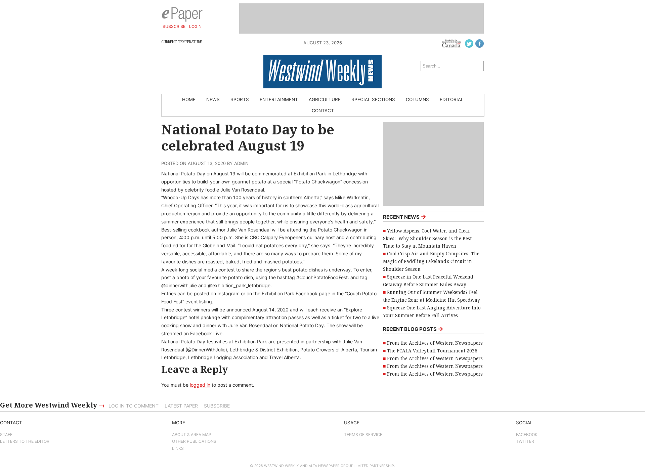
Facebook (527, 434)
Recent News (404, 216)
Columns (417, 99)
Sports (239, 99)
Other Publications (194, 441)
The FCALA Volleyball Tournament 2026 (432, 350)
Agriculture (325, 99)
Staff (6, 434)
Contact (323, 110)
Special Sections (373, 99)
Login (195, 26)
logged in (200, 385)
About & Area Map (191, 434)
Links (178, 448)
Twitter (525, 441)
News (213, 99)
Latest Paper (181, 406)
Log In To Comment (134, 406)
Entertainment (279, 99)
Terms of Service (363, 434)
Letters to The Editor (24, 441)
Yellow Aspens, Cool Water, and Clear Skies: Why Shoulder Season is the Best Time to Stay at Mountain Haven (427, 238)
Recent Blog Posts (413, 328)
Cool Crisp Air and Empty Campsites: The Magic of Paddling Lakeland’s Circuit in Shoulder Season (431, 261)
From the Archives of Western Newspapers (435, 343)
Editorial (452, 99)
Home (189, 99)
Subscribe (174, 26)
